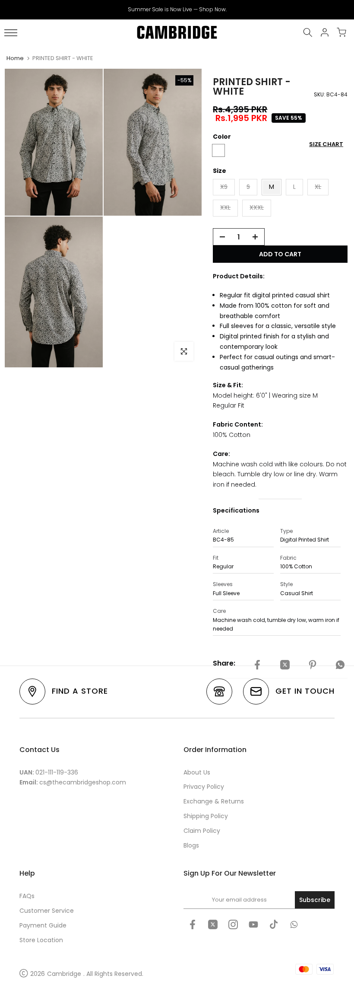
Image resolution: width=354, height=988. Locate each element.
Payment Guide (42, 925)
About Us (196, 772)
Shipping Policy (205, 816)
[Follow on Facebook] (192, 924)
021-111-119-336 (56, 772)
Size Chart (326, 144)
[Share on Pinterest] (312, 664)
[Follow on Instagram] (233, 924)
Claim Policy (201, 830)
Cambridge (64, 973)
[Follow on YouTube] (253, 924)
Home (15, 58)
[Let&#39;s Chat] (294, 924)
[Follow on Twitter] (213, 924)
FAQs (27, 896)
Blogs (191, 845)
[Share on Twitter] (285, 664)
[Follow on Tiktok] (274, 924)
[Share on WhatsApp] (340, 664)
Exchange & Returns (213, 801)
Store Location (41, 940)
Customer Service (46, 910)
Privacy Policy (203, 786)
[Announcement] (177, 9)
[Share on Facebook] (257, 664)
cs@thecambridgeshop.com (82, 782)
